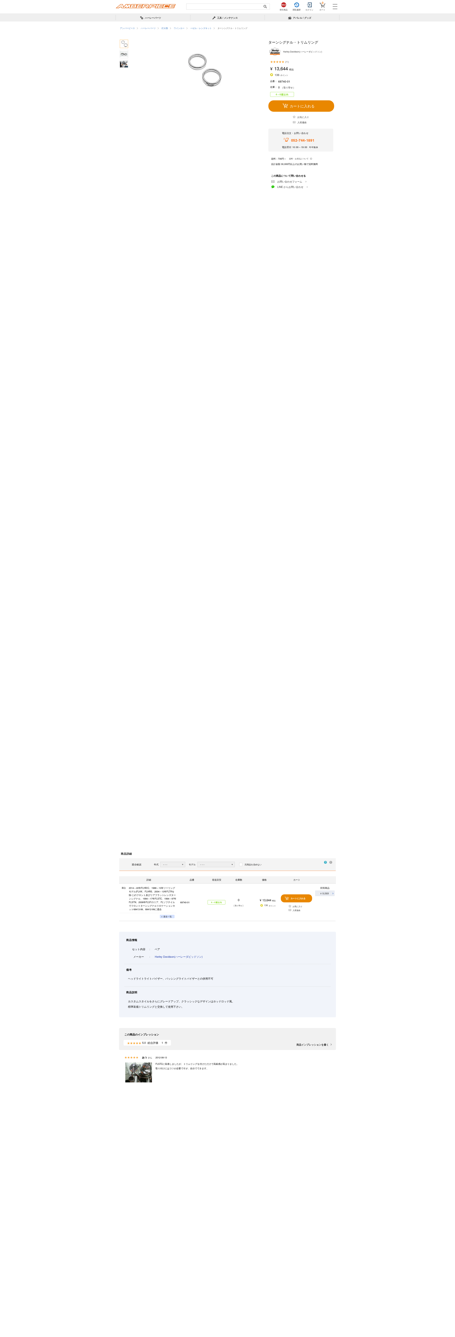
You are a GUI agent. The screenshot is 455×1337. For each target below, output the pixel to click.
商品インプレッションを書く (312, 1044)
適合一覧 (167, 916)
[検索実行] (265, 6)
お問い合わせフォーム (289, 181)
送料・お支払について (299, 158)
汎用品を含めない (253, 864)
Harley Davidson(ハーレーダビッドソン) (179, 956)
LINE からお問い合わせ (290, 187)
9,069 (325, 893)
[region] (227, 28)
